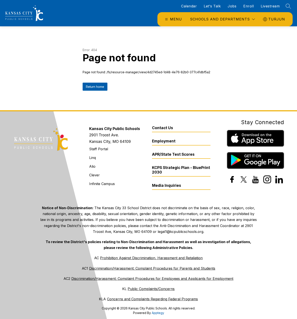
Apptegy (158, 313)
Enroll (248, 6)
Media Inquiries (166, 185)
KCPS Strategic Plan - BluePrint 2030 (181, 169)
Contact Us (162, 127)
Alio (92, 166)
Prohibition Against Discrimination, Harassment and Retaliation (151, 258)
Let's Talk (212, 6)
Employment (163, 141)
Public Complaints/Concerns (151, 289)
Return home (95, 87)
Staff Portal (98, 149)
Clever (94, 175)
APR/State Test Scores (173, 154)
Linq (92, 157)
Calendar (189, 6)
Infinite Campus (102, 184)
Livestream (270, 6)
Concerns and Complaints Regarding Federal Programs (152, 299)
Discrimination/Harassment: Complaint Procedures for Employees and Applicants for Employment (152, 278)
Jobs (232, 6)
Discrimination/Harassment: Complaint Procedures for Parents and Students (152, 268)
